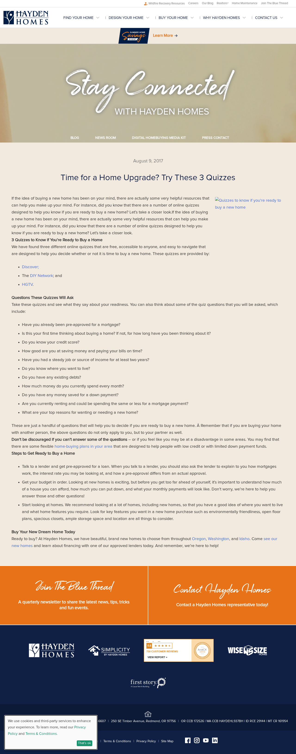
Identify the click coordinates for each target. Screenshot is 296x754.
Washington (218, 539)
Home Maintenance (244, 3)
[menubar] (178, 17)
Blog (75, 138)
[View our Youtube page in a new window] (206, 741)
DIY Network (41, 276)
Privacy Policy (146, 741)
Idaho (244, 539)
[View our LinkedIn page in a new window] (215, 742)
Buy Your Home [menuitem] (173, 18)
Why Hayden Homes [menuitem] (221, 18)
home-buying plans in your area (83, 446)
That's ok (84, 743)
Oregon (199, 539)
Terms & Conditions (117, 741)
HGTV (27, 285)
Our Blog (207, 3)
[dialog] (51, 732)
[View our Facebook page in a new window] (188, 742)
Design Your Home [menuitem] (126, 18)
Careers (193, 3)
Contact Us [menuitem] (266, 18)
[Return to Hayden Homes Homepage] (26, 17)
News (105, 138)
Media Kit (159, 138)
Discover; (30, 267)
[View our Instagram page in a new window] (197, 742)
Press (215, 138)
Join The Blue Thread (274, 3)
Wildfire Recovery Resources (166, 3)
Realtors (222, 3)
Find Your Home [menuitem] (78, 18)
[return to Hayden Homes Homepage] (51, 656)
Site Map (167, 741)
